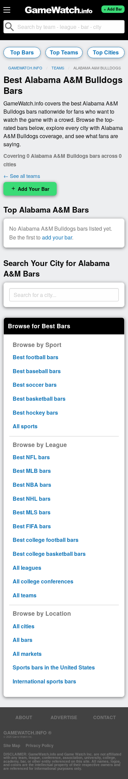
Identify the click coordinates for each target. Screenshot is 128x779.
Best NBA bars (32, 484)
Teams (58, 67)
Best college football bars (46, 540)
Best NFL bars (31, 457)
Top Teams (64, 52)
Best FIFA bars (32, 526)
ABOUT (23, 717)
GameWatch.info (25, 67)
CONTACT (104, 717)
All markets (27, 654)
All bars (22, 640)
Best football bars (35, 357)
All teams (25, 595)
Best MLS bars (32, 512)
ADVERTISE (64, 717)
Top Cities (106, 52)
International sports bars (44, 681)
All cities (23, 626)
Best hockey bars (35, 412)
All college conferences (43, 581)
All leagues (27, 567)
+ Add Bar (113, 9)
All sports (25, 426)
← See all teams (21, 175)
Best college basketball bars (49, 554)
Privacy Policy (40, 745)
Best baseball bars (37, 371)
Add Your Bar (30, 188)
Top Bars (22, 52)
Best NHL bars (32, 498)
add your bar (57, 237)
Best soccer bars (35, 384)
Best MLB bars (32, 471)
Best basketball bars (39, 398)
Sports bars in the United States (54, 667)
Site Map (11, 745)
